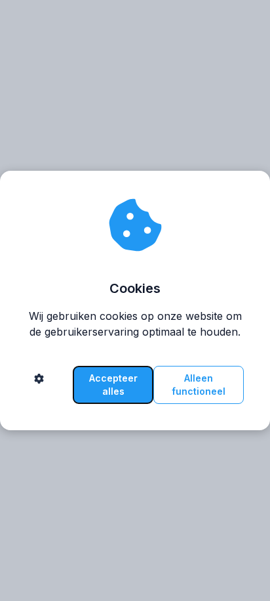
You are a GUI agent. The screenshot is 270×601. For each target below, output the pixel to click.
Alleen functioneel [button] (198, 384)
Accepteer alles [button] (113, 384)
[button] (39, 385)
